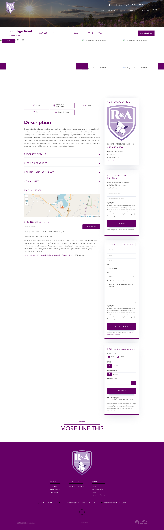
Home (26, 255)
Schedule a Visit (128, 244)
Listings (32, 255)
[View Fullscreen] (26, 203)
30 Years (112, 356)
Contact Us (110, 160)
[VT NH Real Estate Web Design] (141, 522)
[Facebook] (82, 512)
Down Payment (112, 370)
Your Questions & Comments (115, 281)
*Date (109, 265)
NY (38, 255)
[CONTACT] (146, 33)
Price (109, 362)
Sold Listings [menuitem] (54, 492)
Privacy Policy (122, 216)
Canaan (64, 255)
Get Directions (91, 226)
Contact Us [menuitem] (144, 10)
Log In (112, 5)
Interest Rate (112, 379)
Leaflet (82, 216)
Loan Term (111, 353)
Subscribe (121, 223)
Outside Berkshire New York (50, 255)
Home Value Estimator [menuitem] (98, 495)
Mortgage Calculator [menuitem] (98, 489)
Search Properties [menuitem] (108, 10)
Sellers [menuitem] (132, 10)
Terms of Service (115, 334)
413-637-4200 (132, 5)
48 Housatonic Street (78, 503)
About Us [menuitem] (72, 487)
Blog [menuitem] (155, 10)
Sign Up (120, 5)
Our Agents (118, 160)
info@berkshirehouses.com (149, 5)
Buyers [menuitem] (122, 10)
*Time (109, 273)
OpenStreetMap (90, 216)
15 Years (121, 356)
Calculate (121, 391)
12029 (71, 255)
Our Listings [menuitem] (53, 487)
